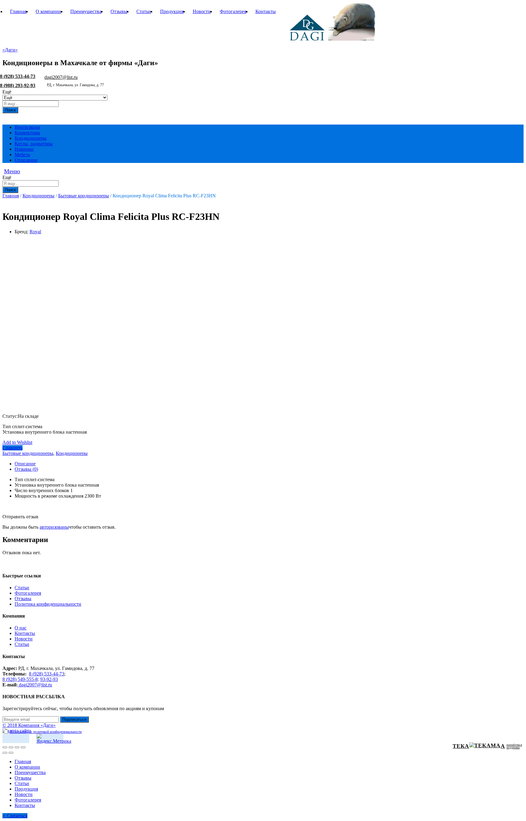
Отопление (26, 160)
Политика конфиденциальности (48, 604)
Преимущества (85, 11)
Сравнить (12, 447)
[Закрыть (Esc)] (4, 747)
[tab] (269, 464)
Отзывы (118, 11)
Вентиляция (27, 127)
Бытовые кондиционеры (27, 453)
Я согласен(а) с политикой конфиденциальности (46, 732)
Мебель (22, 154)
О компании (48, 11)
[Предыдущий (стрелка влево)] (4, 753)
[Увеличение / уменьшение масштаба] (23, 747)
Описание (25, 463)
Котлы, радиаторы (34, 143)
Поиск (10, 110)
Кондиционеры (31, 138)
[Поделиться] (11, 747)
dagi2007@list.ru (61, 77)
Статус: (10, 416)
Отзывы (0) (26, 469)
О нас (20, 627)
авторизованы (54, 527)
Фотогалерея (233, 11)
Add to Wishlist (17, 442)
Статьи (143, 11)
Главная (18, 11)
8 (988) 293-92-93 (17, 85)
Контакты (265, 11)
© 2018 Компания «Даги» (29, 725)
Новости (202, 11)
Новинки (24, 149)
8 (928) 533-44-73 (17, 76)
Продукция (172, 11)
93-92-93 (49, 679)
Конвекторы (27, 132)
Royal (35, 231)
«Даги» (10, 49)
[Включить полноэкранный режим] (17, 747)
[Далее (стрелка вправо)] (11, 753)
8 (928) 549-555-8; (20, 679)
